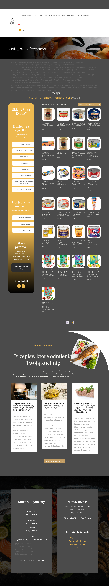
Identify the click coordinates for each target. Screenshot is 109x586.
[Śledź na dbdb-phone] (23, 286)
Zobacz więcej (54, 461)
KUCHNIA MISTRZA (57, 16)
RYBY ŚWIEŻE (25, 224)
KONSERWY (48, 98)
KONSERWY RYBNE (63, 98)
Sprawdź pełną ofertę (31, 560)
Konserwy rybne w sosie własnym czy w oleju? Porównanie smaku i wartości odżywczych (84, 408)
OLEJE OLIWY (25, 145)
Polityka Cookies (77, 544)
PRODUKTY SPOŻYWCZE (24, 189)
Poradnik (17, 413)
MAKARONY (24, 169)
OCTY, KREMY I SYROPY (25, 151)
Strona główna (25, 16)
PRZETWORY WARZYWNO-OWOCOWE (25, 182)
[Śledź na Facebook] (19, 286)
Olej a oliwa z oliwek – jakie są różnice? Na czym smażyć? (54, 406)
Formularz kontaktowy (77, 518)
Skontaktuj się (21, 267)
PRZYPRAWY (25, 157)
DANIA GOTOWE (25, 176)
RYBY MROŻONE (25, 218)
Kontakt (71, 16)
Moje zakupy (83, 16)
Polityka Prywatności (77, 538)
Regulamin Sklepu (77, 541)
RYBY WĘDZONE (25, 230)
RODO (77, 548)
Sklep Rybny (41, 16)
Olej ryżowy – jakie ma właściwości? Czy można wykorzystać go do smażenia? (23, 407)
